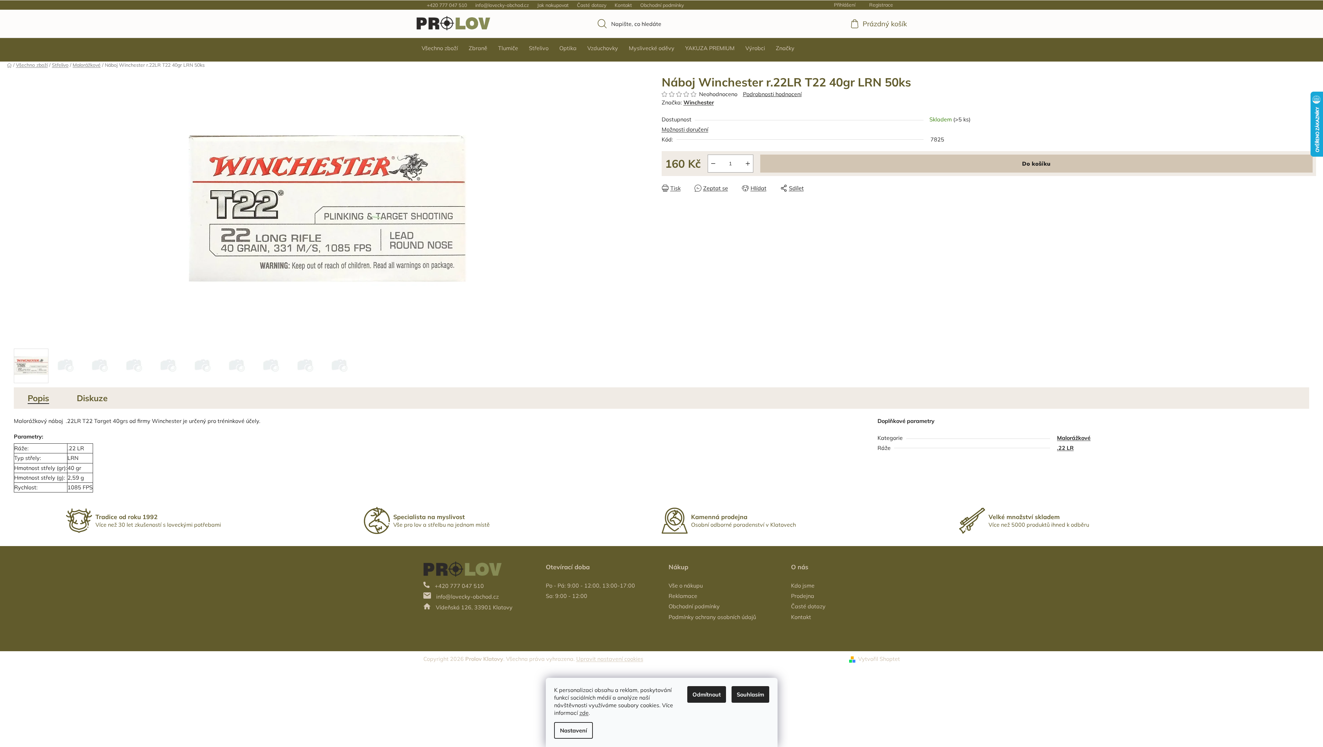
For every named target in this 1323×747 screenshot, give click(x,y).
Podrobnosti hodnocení (772, 94)
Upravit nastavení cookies (609, 658)
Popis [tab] (38, 398)
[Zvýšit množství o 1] (748, 163)
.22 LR (1065, 447)
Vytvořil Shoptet (879, 658)
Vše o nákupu (686, 585)
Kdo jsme (803, 585)
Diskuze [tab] (92, 398)
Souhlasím (750, 694)
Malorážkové (1074, 437)
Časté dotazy (591, 5)
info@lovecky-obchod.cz (502, 5)
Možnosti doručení (685, 129)
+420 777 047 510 (447, 5)
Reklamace (683, 595)
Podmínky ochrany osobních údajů (712, 617)
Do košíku (1036, 163)
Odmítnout (706, 694)
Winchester (698, 102)
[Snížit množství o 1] (713, 163)
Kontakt (623, 5)
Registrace (881, 5)
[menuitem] (439, 48)
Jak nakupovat (553, 5)
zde (584, 712)
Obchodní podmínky (662, 5)
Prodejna (802, 595)
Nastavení (573, 730)
